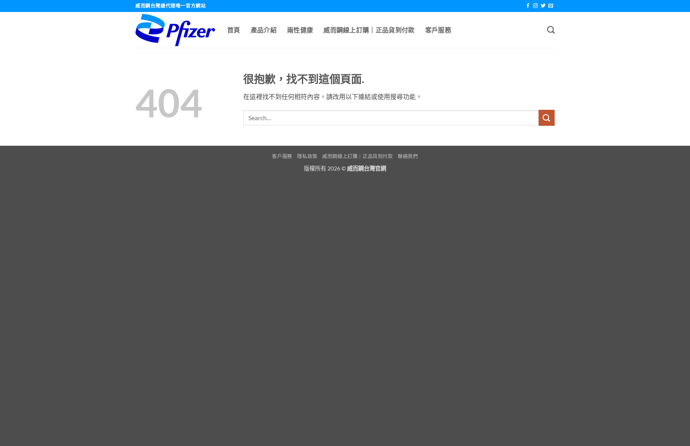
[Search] (551, 29)
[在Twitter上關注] (543, 6)
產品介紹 (264, 30)
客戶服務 (438, 30)
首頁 (233, 30)
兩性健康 (300, 30)
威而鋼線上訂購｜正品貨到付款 (368, 30)
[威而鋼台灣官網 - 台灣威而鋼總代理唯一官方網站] (175, 30)
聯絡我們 (408, 156)
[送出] (547, 117)
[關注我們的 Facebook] (527, 6)
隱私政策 (307, 156)
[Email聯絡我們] (550, 6)
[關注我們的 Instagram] (535, 6)
